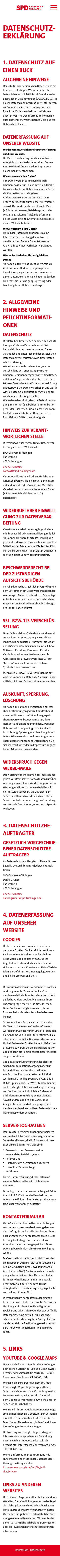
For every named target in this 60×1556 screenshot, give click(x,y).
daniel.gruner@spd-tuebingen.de (22, 898)
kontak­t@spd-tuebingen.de (19, 471)
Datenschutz (37, 1550)
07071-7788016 (12, 466)
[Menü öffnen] (53, 7)
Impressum (21, 1550)
